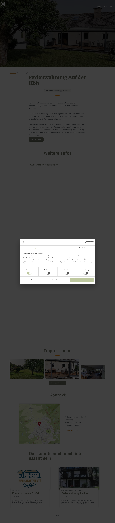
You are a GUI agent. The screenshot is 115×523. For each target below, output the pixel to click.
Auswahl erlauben (57, 280)
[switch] (48, 273)
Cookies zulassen (82, 280)
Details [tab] (57, 247)
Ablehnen (33, 280)
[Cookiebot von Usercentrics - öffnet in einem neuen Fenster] (86, 242)
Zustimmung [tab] (32, 247)
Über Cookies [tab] (83, 247)
